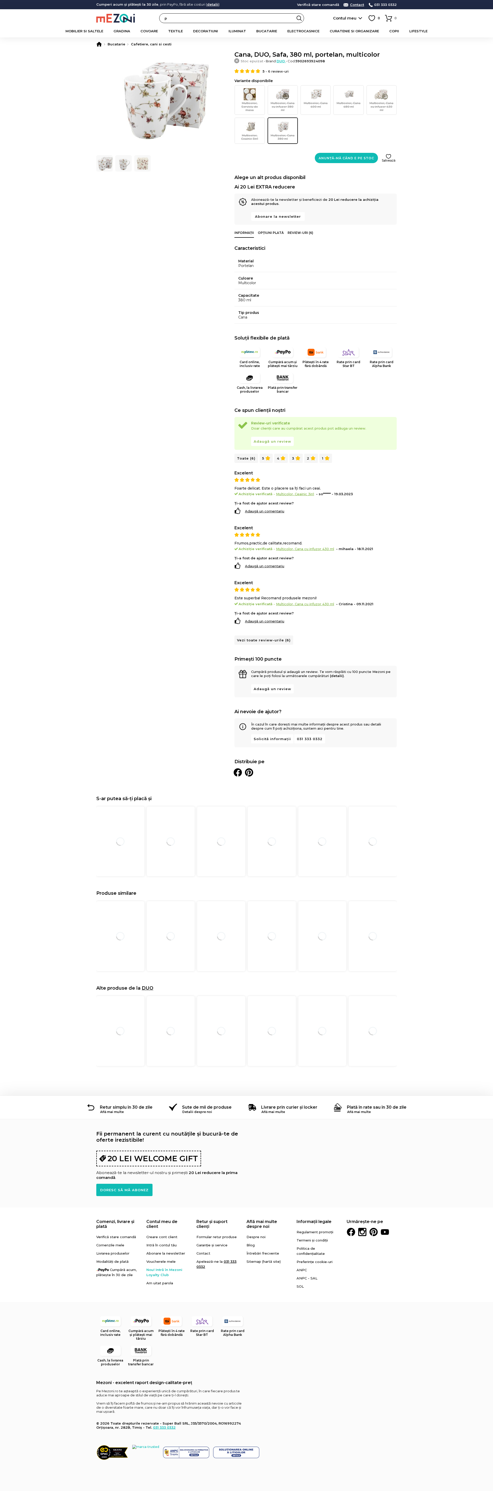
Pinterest (373, 1232)
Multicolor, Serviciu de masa (249, 106)
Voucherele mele (161, 1261)
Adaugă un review (272, 441)
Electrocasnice (303, 31)
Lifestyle (418, 31)
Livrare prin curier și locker (289, 1107)
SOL (300, 1286)
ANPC (302, 1270)
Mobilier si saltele (84, 31)
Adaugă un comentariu (264, 511)
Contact (357, 5)
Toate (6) (246, 458)
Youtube (385, 1232)
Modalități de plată (112, 1261)
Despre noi (256, 1237)
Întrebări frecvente (262, 1253)
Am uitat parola (159, 1283)
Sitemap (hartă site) (263, 1261)
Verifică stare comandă (318, 5)
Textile (175, 31)
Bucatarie (266, 31)
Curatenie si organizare (354, 31)
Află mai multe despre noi (261, 1224)
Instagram (362, 1232)
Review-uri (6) (300, 233)
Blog (250, 1245)
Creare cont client (161, 1237)
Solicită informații (272, 739)
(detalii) (337, 676)
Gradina (121, 31)
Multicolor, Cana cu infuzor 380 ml (283, 106)
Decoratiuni (205, 31)
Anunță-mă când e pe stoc (346, 158)
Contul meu (344, 18)
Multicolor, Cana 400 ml (316, 104)
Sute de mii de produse (207, 1107)
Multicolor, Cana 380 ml (283, 137)
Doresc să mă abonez (124, 1190)
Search (299, 18)
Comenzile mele (110, 1245)
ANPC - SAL (307, 1278)
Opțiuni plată (271, 233)
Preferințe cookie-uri (315, 1262)
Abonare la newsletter (278, 216)
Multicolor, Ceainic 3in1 (249, 137)
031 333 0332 (385, 5)
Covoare (149, 31)
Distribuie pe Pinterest (249, 772)
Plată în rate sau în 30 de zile (376, 1107)
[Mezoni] (99, 44)
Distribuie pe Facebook (238, 772)
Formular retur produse (216, 1237)
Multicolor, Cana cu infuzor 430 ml (381, 106)
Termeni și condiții (312, 1240)
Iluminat (237, 31)
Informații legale (314, 1221)
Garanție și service (211, 1245)
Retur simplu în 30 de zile (126, 1107)
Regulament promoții (315, 1232)
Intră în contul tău (161, 1245)
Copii (394, 31)
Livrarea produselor (112, 1253)
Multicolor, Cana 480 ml (349, 104)
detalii (213, 4)
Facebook (351, 1232)
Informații (244, 233)
